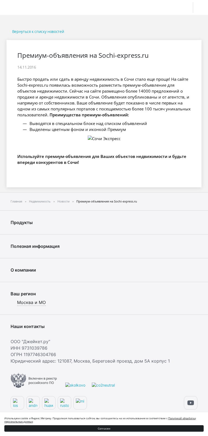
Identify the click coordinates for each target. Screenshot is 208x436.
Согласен (104, 428)
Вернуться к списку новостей (38, 31)
